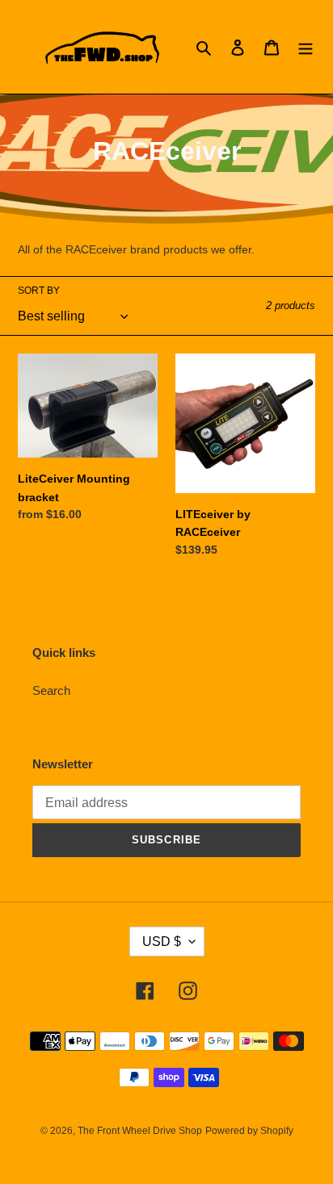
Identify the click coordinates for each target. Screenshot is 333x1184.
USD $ (161, 941)
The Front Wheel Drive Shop (140, 1130)
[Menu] (305, 47)
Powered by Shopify (249, 1130)
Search (51, 690)
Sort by (39, 290)
